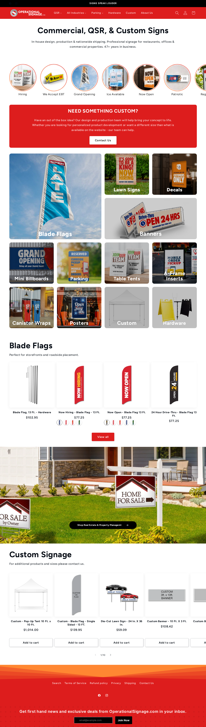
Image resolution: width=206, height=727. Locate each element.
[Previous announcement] (66, 3)
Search (56, 683)
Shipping (130, 683)
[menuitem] (57, 13)
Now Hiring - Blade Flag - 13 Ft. (79, 412)
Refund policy (99, 683)
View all (103, 436)
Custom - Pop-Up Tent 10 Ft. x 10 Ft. (31, 623)
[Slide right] (110, 655)
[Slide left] (95, 655)
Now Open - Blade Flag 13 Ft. (127, 412)
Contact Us (103, 140)
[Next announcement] (139, 3)
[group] (22, 80)
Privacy (116, 683)
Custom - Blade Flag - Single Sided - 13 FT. (76, 623)
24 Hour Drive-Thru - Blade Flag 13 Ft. (174, 414)
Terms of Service (75, 683)
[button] (177, 13)
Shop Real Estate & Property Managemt (99, 525)
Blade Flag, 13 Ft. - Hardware (32, 412)
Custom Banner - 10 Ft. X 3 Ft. (167, 621)
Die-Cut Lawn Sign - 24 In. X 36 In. (121, 623)
